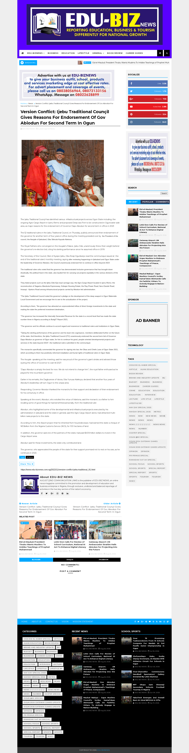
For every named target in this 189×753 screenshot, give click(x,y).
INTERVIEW (150, 395)
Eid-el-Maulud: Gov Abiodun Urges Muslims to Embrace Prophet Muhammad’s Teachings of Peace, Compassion (153, 261)
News (69, 62)
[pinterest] (146, 621)
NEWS (150, 420)
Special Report (157, 468)
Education (68, 53)
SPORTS (133, 477)
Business (53, 53)
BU (164, 378)
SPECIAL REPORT (137, 472)
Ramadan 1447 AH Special (142, 460)
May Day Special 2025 (140, 407)
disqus (70, 560)
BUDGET (133, 382)
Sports (153, 472)
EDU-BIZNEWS (35, 53)
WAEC (132, 481)
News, (52, 129)
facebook (103, 560)
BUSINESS (157, 382)
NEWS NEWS (159, 424)
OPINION (145, 451)
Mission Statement (83, 621)
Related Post (27, 517)
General (97, 53)
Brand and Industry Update (144, 378)
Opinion (133, 451)
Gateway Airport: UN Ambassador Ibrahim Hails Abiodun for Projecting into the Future (103, 546)
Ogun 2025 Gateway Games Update (147, 447)
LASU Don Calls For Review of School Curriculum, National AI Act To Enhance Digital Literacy (70, 544)
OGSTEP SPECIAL (137, 433)
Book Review (115, 53)
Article (133, 369)
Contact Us (52, 621)
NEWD (132, 420)
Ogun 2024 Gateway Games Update (143, 442)
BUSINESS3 (134, 386)
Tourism (144, 477)
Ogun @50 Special (138, 437)
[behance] (160, 621)
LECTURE (133, 399)
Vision (65, 621)
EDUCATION (159, 390)
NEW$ (162, 416)
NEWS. (132, 429)
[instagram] (164, 621)
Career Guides (134, 53)
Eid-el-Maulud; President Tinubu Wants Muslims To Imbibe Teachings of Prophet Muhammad (115, 62)
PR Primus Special (138, 455)
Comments (162, 202)
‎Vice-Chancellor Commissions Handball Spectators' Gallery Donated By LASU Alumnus (148, 674)
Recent (133, 202)
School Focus (136, 464)
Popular (147, 202)
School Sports (156, 464)
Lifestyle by (135, 403)
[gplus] (142, 621)
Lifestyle (83, 53)
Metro (157, 412)
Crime (132, 390)
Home (23, 103)
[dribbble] (153, 621)
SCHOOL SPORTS (137, 468)
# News (30, 457)
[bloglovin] (149, 621)
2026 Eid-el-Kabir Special (142, 365)
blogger (36, 560)
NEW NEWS (151, 416)
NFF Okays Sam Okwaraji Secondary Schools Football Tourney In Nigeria (148, 687)
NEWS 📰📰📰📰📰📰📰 (139, 424)
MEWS (132, 416)
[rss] (156, 621)
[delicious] (167, 621)
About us (36, 621)
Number (143, 429)
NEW (140, 416)
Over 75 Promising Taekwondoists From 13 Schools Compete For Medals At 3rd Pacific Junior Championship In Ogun (148, 643)
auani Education (150, 369)
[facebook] (135, 621)
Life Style (146, 399)
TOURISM (156, 477)
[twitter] (138, 621)
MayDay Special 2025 (140, 412)
